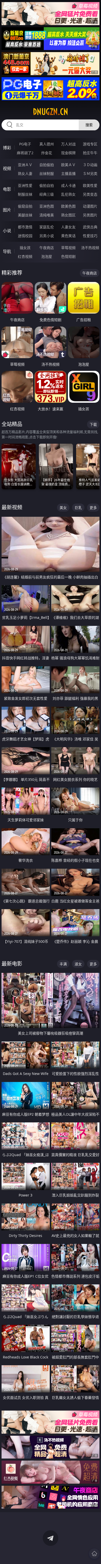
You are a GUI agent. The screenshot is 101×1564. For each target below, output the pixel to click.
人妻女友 (68, 226)
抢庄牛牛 (90, 152)
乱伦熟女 (68, 194)
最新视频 (12, 507)
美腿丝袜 (25, 215)
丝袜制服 (46, 173)
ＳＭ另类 (90, 173)
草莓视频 (68, 247)
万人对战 (68, 143)
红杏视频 (25, 256)
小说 (7, 230)
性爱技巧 (90, 235)
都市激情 (25, 226)
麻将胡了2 (25, 152)
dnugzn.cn (50, 112)
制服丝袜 (25, 194)
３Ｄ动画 (90, 164)
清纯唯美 (46, 215)
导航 (7, 251)
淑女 (78, 963)
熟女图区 (68, 215)
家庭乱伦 (46, 226)
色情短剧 (68, 256)
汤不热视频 (90, 247)
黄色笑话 (68, 235)
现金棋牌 (68, 152)
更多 (93, 507)
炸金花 (46, 152)
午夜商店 (46, 247)
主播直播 (68, 173)
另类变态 (90, 194)
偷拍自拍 (46, 185)
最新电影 (12, 963)
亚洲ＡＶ (25, 164)
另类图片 (90, 215)
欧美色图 (68, 206)
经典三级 (46, 194)
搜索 (89, 124)
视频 (7, 168)
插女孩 (25, 247)
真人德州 (46, 143)
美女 (63, 507)
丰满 (63, 963)
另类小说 (46, 235)
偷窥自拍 (25, 206)
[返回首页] (94, 1553)
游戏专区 (90, 143)
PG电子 (25, 143)
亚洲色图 (46, 206)
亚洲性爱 (25, 185)
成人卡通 (68, 185)
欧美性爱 (90, 185)
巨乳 (78, 507)
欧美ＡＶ (68, 164)
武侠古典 (90, 226)
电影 (7, 189)
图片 (7, 210)
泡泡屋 (46, 256)
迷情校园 (25, 235)
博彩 (7, 148)
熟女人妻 (25, 173)
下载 (93, 424)
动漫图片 (90, 206)
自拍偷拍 (46, 164)
